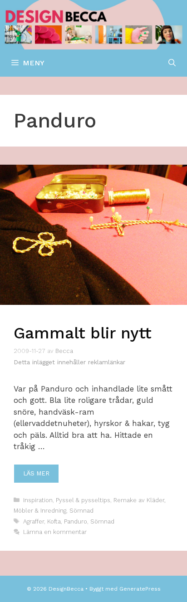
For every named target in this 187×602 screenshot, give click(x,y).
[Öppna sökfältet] (172, 63)
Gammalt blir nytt (83, 333)
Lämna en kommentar (55, 532)
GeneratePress (140, 589)
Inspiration (38, 500)
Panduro (75, 521)
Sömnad (81, 510)
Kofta (54, 521)
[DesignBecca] (93, 24)
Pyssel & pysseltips (83, 500)
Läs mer (36, 473)
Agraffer (33, 521)
